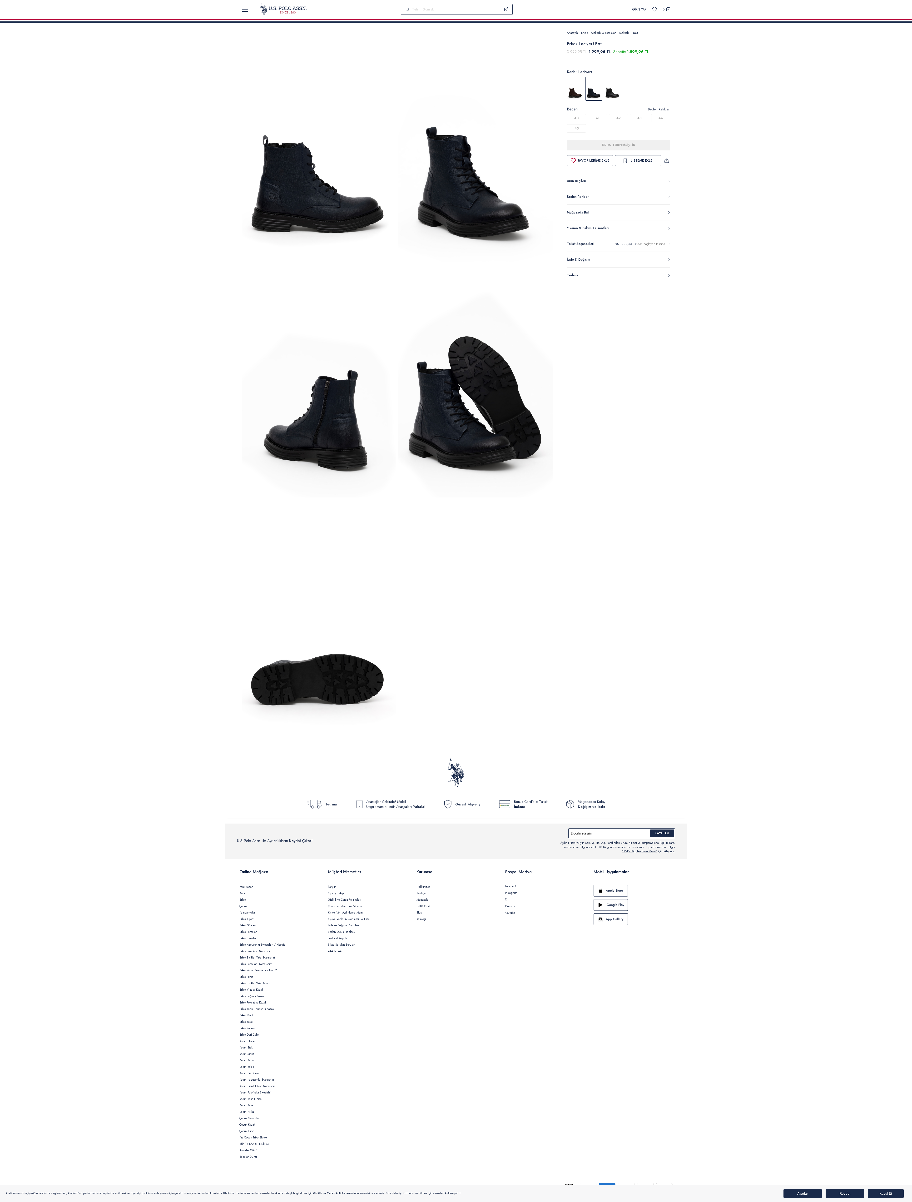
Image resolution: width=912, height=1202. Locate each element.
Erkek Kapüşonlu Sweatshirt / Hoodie (262, 945)
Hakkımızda (423, 887)
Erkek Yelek (246, 1022)
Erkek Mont (246, 1015)
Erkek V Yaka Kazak (251, 990)
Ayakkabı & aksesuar (603, 33)
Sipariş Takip (336, 893)
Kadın (243, 893)
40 (576, 118)
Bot (635, 33)
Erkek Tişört (246, 919)
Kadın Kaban (247, 1060)
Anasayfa (572, 33)
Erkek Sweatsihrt (249, 938)
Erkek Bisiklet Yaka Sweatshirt (257, 957)
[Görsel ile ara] (506, 9)
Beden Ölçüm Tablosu (341, 932)
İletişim (332, 887)
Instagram (511, 892)
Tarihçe (421, 893)
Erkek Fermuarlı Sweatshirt (255, 964)
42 (618, 118)
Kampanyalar (247, 912)
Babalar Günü (248, 1157)
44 (661, 118)
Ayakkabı (624, 33)
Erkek (584, 33)
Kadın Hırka (246, 1112)
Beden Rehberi (659, 109)
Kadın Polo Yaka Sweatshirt (255, 1092)
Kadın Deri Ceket (249, 1073)
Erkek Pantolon (248, 932)
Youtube (510, 912)
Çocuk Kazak (247, 1125)
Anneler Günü (248, 1150)
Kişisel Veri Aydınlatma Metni (345, 912)
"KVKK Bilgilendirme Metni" (639, 851)
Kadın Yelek (246, 1067)
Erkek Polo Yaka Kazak (252, 1002)
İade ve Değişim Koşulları (343, 925)
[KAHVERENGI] (575, 89)
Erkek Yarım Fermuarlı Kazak (256, 1009)
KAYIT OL (662, 833)
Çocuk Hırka (246, 1131)
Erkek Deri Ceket (249, 1035)
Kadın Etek (246, 1047)
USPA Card (423, 906)
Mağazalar (422, 900)
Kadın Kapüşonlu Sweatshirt (256, 1080)
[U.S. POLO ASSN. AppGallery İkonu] (633, 919)
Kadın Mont (246, 1054)
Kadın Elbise (247, 1041)
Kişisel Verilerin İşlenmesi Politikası (349, 919)
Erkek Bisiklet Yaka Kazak (254, 983)
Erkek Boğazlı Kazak (251, 996)
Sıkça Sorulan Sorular (341, 945)
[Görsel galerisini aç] (319, 147)
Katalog (421, 919)
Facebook (510, 886)
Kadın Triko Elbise (250, 1099)
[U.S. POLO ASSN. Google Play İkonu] (633, 905)
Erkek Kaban (247, 1028)
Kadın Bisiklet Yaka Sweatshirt (257, 1086)
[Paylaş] (666, 160)
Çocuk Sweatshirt (249, 1118)
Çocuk (243, 906)
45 (577, 128)
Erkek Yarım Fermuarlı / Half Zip (259, 970)
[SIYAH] (612, 89)
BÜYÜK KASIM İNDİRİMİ (254, 1144)
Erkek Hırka (246, 977)
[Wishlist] (654, 9)
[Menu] (245, 9)
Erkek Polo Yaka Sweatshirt (255, 951)
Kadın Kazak (247, 1105)
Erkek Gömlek (247, 925)
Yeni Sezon (246, 887)
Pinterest (510, 906)
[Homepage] (283, 9)
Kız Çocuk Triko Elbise (253, 1137)
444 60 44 (335, 951)
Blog (419, 912)
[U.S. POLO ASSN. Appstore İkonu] (633, 891)
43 (639, 118)
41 (597, 118)
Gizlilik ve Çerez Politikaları (344, 900)
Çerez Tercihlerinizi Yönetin (345, 906)
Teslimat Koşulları (338, 938)
